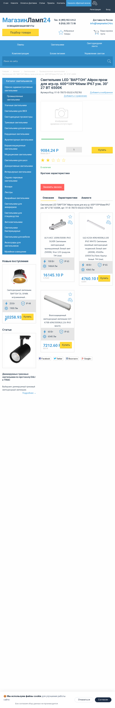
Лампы (20, 44)
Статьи (42, 3)
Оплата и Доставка (28, 3)
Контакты (61, 3)
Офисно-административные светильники (19, 89)
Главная (5, 71)
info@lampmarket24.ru (101, 23)
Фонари (8, 186)
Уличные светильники (16, 105)
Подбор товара (20, 32)
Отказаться (84, 699)
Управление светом (94, 53)
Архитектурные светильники (19, 140)
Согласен (103, 699)
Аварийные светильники (17, 198)
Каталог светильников (19, 80)
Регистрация (95, 10)
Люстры (9, 192)
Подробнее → (29, 393)
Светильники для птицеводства (13, 214)
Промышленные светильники (52, 71)
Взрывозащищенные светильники (15, 147)
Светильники (57, 44)
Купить (27, 316)
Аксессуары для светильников (13, 244)
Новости (14, 3)
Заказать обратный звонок (78, 3)
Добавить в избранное (101, 92)
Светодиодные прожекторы (18, 117)
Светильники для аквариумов (13, 205)
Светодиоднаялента (94, 45)
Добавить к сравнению (75, 96)
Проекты (51, 3)
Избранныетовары (69, 32)
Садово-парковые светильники (14, 179)
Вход (108, 10)
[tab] (48, 198)
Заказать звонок (52, 187)
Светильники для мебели (17, 237)
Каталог (16, 71)
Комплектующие (20, 53)
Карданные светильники (17, 134)
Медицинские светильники (18, 154)
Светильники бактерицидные (12, 229)
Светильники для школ (16, 160)
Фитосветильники (13, 222)
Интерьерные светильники (18, 172)
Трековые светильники (16, 122)
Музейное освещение (15, 251)
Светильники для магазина (18, 128)
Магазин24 (20, 21)
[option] (77, 117)
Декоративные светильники (19, 166)
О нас (5, 3)
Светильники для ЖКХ (16, 111)
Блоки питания (57, 53)
